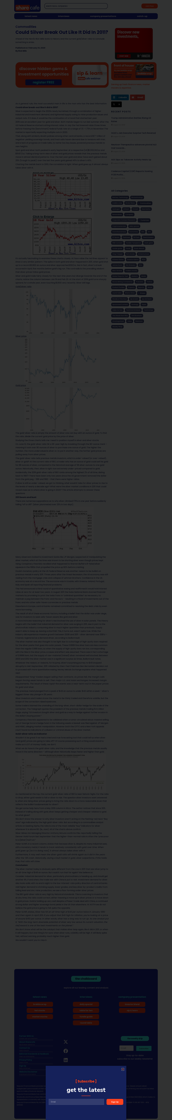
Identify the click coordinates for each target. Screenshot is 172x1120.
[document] (86, 560)
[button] (123, 1069)
